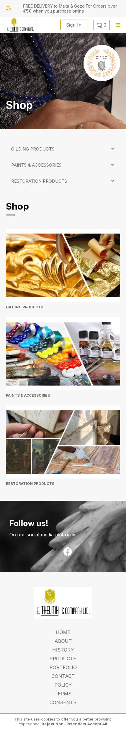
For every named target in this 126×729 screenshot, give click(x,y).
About (63, 641)
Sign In (73, 25)
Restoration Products (39, 181)
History (63, 650)
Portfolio (63, 667)
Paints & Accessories (36, 165)
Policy (63, 685)
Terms (63, 694)
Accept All (97, 723)
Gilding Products (33, 149)
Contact (63, 676)
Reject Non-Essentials (64, 723)
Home (63, 632)
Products (63, 658)
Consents (63, 702)
